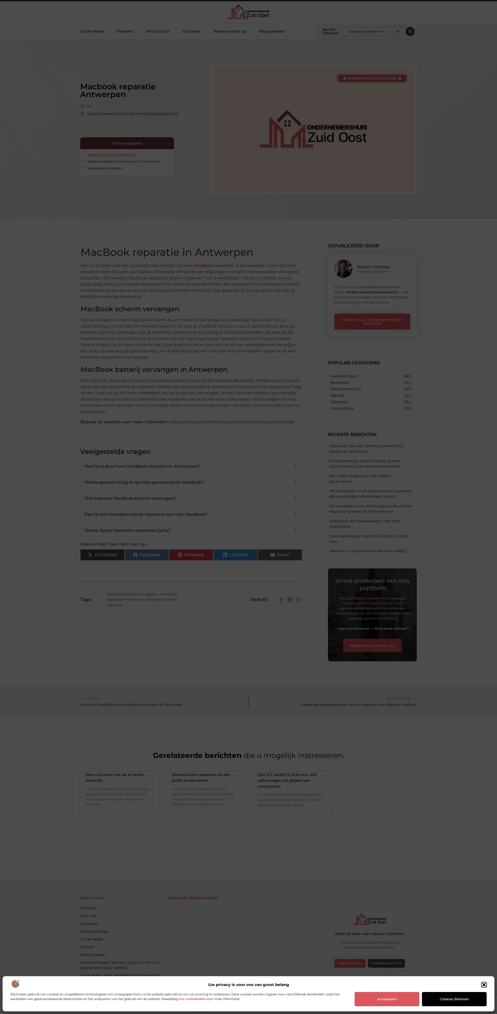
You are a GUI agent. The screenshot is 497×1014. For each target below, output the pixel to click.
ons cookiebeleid (192, 999)
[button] (484, 984)
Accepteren (387, 999)
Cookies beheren (454, 999)
